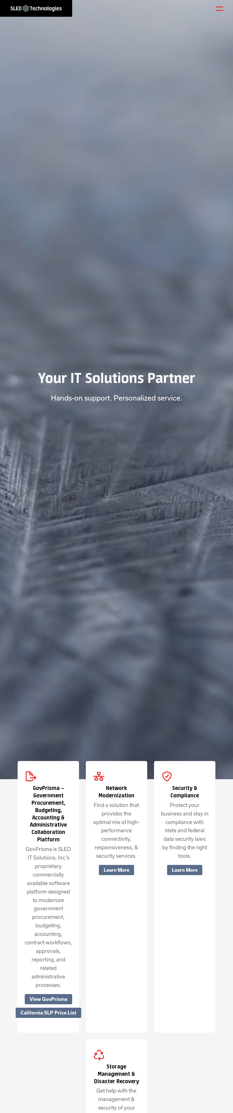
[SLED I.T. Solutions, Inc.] (36, 8)
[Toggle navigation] (220, 8)
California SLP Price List (48, 1012)
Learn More (116, 870)
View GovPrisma (48, 999)
